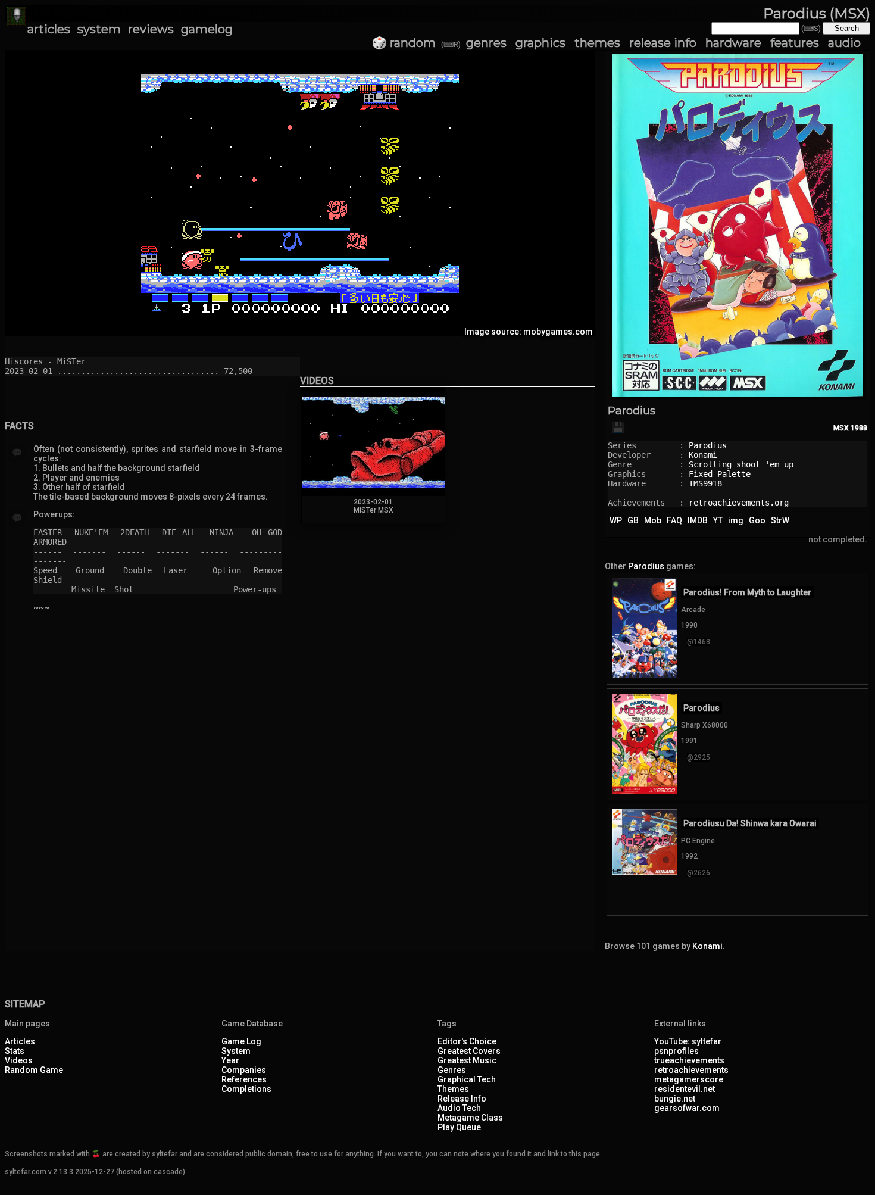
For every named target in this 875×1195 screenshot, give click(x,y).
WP (616, 520)
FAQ (674, 520)
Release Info (462, 1098)
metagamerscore (688, 1079)
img (735, 520)
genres (486, 43)
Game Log (241, 1041)
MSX (841, 428)
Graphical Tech (467, 1079)
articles (48, 29)
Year (230, 1060)
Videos (19, 1060)
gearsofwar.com (687, 1108)
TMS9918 (705, 483)
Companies (243, 1070)
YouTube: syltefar (687, 1041)
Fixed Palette (720, 474)
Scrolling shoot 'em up (741, 464)
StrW (780, 520)
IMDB (698, 520)
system (99, 29)
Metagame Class (470, 1117)
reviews (151, 29)
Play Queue (459, 1127)
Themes (453, 1089)
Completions (246, 1089)
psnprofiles (676, 1051)
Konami (703, 455)
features (794, 43)
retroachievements (691, 1070)
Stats (14, 1051)
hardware (733, 43)
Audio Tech (459, 1108)
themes (597, 43)
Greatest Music (467, 1060)
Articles (20, 1041)
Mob (652, 520)
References (244, 1079)
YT (718, 520)
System (236, 1051)
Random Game (34, 1070)
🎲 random (404, 43)
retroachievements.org (739, 502)
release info (662, 43)
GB (633, 520)
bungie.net (674, 1098)
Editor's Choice (467, 1041)
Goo (757, 520)
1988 (859, 428)
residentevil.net (684, 1089)
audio (844, 43)
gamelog (207, 29)
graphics (540, 43)
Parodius (631, 410)
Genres (452, 1070)
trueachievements (689, 1060)
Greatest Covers (469, 1051)
